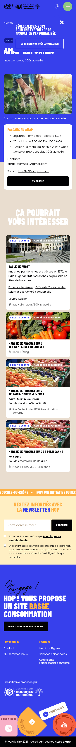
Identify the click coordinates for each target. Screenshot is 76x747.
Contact (9, 648)
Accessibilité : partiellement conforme (54, 661)
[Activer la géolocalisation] (56, 6)
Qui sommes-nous (16, 654)
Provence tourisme (20, 287)
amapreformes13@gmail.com (27, 164)
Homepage (11, 23)
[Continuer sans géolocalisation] (62, 22)
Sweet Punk (63, 741)
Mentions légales (49, 648)
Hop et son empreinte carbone (26, 626)
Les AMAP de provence (33, 171)
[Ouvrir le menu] (67, 6)
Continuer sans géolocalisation (40, 43)
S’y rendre (38, 181)
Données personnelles (53, 654)
